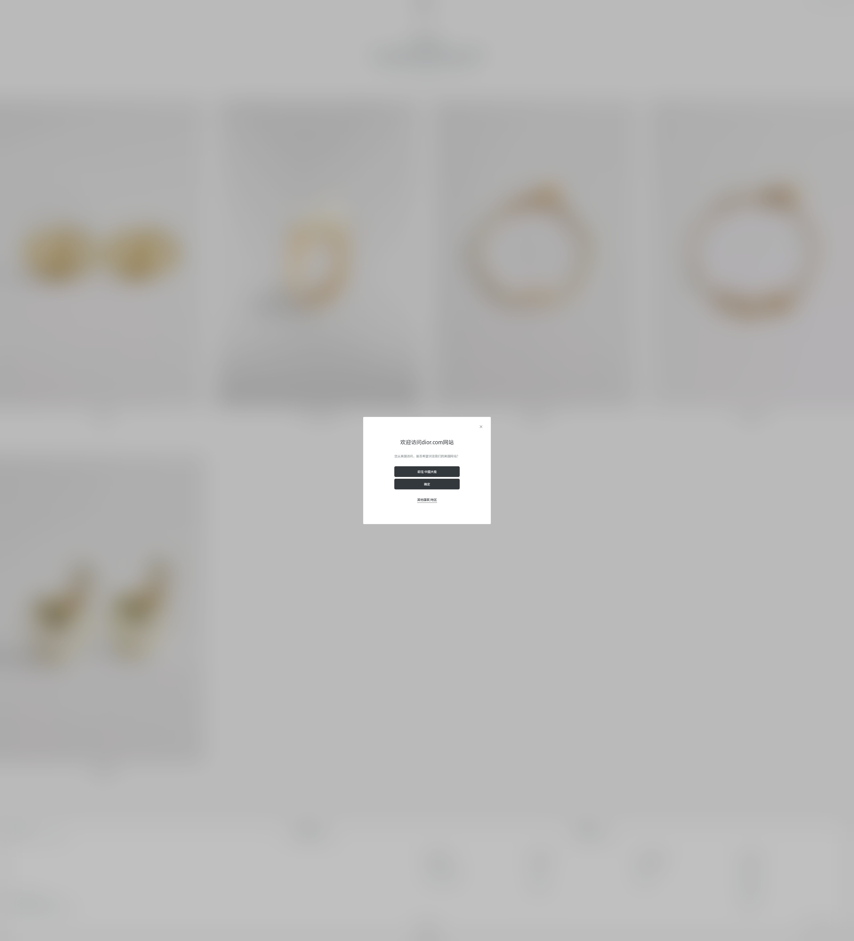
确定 (427, 484)
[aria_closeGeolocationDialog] (481, 426)
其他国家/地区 (427, 499)
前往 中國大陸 (427, 471)
